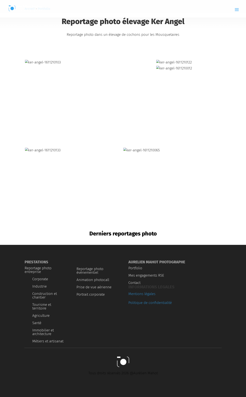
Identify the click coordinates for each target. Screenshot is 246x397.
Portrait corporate (90, 294)
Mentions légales (141, 294)
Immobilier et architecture (43, 332)
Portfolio (135, 268)
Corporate (40, 279)
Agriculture (41, 315)
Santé (36, 323)
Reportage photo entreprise (38, 270)
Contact (134, 282)
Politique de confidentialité (150, 302)
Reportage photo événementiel (89, 271)
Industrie (39, 286)
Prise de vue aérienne (93, 287)
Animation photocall (92, 280)
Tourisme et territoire (41, 306)
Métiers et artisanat (47, 341)
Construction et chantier (44, 295)
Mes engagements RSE (146, 275)
